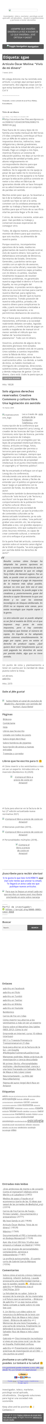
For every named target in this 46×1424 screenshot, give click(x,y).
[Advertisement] (23, 956)
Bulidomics (8, 1012)
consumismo (18, 1102)
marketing (20, 1114)
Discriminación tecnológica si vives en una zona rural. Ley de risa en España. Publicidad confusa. (23, 1341)
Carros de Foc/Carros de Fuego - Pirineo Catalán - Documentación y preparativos (20, 1214)
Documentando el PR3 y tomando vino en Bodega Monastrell (22, 1237)
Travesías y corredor (13, 753)
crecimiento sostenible (9, 1105)
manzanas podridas (8, 1114)
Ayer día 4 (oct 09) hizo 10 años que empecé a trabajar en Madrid (20, 1243)
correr (26, 1101)
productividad (27, 1116)
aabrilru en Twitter (12, 1000)
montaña (28, 1114)
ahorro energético (34, 1096)
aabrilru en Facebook (13, 988)
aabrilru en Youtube (13, 1008)
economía (27, 1104)
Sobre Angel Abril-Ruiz (14, 738)
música (35, 1114)
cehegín (26, 1099)
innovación (33, 1111)
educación (37, 1105)
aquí (41, 1367)
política (17, 1117)
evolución (5, 1111)
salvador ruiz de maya (9, 1127)
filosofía (20, 1111)
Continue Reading (12, 378)
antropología (9, 1098)
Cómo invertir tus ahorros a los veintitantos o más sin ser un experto (22, 1021)
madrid (40, 1111)
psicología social (8, 1124)
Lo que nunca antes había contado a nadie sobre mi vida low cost (21, 1304)
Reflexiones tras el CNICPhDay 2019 (18, 1288)
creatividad (34, 1102)
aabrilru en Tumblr (12, 996)
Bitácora (7, 719)
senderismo (22, 1127)
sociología (32, 1127)
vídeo (13, 1130)
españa (39, 1108)
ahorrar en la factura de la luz (18, 1096)
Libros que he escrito (13, 731)
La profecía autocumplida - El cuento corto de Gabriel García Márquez (21, 1260)
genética (26, 1111)
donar (15, 1381)
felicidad (13, 1111)
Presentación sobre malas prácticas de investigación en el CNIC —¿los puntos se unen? (23, 1351)
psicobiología (8, 1121)
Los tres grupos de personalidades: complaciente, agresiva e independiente (21, 1251)
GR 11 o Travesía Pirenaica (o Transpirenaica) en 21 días (17, 1042)
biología (20, 1099)
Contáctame (9, 723)
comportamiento (7, 1102)
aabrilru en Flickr (11, 992)
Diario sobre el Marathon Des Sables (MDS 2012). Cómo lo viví (21, 1028)
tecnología (6, 1130)
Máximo (7, 1231)
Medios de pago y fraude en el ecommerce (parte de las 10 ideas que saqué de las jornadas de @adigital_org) (23, 1201)
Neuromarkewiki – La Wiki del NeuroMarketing (18, 1077)
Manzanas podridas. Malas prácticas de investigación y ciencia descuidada (23, 1058)
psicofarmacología (20, 1121)
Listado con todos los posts (17, 734)
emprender (8, 1108)
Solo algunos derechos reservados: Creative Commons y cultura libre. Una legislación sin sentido (21, 397)
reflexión (28, 1124)
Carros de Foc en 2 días (14, 1015)
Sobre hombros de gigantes (17, 742)
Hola (5, 727)
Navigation (33, 46)
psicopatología (20, 1125)
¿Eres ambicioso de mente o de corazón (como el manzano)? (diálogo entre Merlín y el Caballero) (23, 1191)
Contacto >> (8, 1409)
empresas (19, 1108)
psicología (35, 1120)
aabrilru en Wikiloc (12, 1004)
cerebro (32, 1099)
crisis (19, 1105)
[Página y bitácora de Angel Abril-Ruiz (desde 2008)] (23, 10)
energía (25, 1108)
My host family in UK (13, 1220)
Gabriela (7, 1338)
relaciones (36, 1125)
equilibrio (32, 1108)
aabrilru (6, 678)
